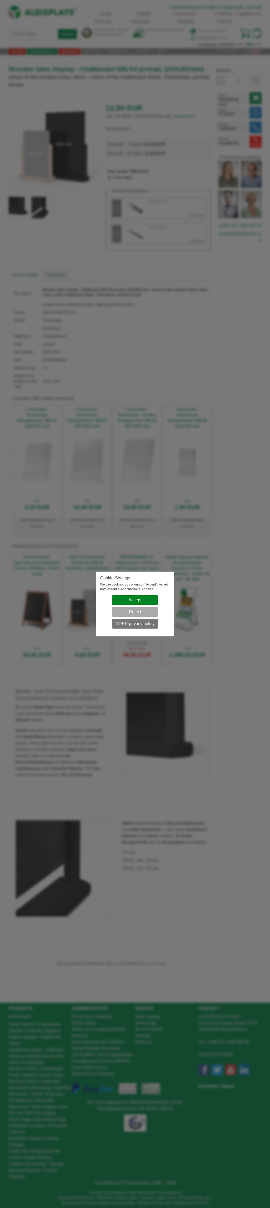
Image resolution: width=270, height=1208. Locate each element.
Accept (134, 600)
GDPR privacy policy (135, 623)
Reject (135, 612)
